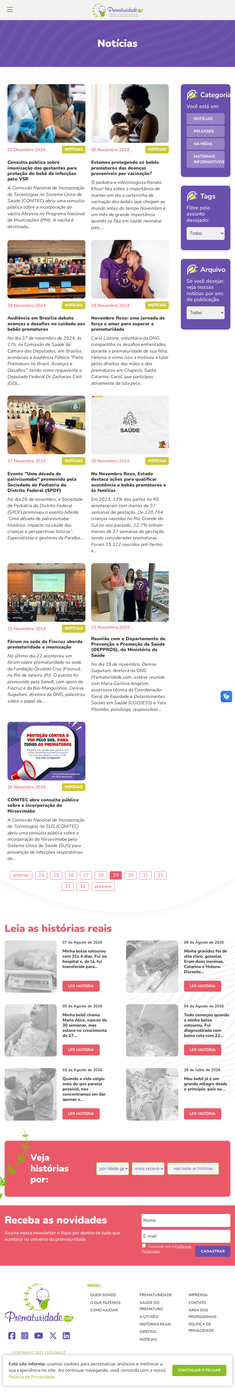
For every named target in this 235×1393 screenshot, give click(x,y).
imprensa (198, 1295)
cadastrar (213, 1251)
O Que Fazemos (105, 1302)
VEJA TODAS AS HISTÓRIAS (193, 1168)
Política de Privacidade (32, 1377)
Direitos (148, 1331)
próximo (103, 886)
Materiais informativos (209, 159)
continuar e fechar (199, 1370)
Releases (204, 131)
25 (56, 875)
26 (71, 875)
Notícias (203, 119)
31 (145, 875)
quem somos (103, 1295)
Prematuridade (156, 1295)
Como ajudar (104, 1310)
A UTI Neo (149, 1316)
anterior (21, 875)
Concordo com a (166, 1249)
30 (131, 875)
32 (160, 875)
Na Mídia (203, 144)
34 (82, 886)
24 (41, 875)
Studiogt (56, 1352)
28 (101, 875)
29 (116, 875)
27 (86, 875)
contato (197, 1302)
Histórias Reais (155, 1324)
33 (67, 886)
